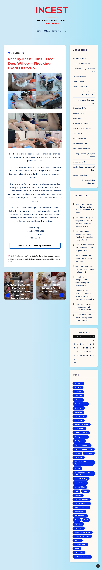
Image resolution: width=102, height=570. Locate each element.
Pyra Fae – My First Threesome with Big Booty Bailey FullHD (83, 307)
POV (86, 520)
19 (81, 352)
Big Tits (78, 387)
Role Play (78, 528)
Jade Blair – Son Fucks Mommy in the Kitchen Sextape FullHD (85, 269)
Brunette (78, 396)
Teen (77, 549)
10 (74, 348)
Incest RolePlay (81, 479)
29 (90, 355)
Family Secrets (80, 437)
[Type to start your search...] (66, 31)
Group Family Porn (80, 108)
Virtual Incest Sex (80, 175)
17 (74, 352)
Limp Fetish (19, 259)
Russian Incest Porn (81, 144)
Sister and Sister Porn (81, 149)
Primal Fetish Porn (80, 138)
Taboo (77, 540)
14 (87, 348)
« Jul (74, 362)
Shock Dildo (49, 259)
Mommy (78, 495)
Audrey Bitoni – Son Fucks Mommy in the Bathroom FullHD (84, 318)
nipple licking (29, 259)
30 (93, 355)
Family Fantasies (81, 424)
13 (84, 348)
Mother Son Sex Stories (82, 128)
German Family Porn (81, 87)
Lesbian (11, 259)
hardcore (78, 457)
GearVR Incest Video (81, 82)
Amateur (78, 383)
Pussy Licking (39, 259)
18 (77, 352)
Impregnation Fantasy (80, 463)
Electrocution (49, 256)
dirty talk (78, 420)
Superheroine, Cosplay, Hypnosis (85, 155)
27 (84, 355)
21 (87, 352)
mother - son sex (81, 503)
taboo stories (80, 544)
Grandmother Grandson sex (85, 101)
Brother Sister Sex (80, 58)
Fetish (77, 453)
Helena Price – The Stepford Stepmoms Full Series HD (84, 258)
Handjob (88, 453)
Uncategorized (79, 162)
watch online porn (82, 557)
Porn (77, 520)
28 (87, 355)
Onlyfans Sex (78, 133)
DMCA (46, 31)
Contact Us (56, 31)
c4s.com (78, 400)
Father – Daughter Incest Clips (85, 70)
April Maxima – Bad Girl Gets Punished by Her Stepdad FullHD (85, 248)
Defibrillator (38, 256)
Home (38, 31)
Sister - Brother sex (82, 532)
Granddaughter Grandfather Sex (88, 93)
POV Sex (78, 524)
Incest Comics (78, 113)
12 (80, 348)
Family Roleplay (81, 433)
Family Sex (79, 441)
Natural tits (79, 512)
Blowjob (78, 392)
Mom (85, 491)
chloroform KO (27, 256)
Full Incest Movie (79, 77)
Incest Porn (77, 118)
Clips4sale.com (81, 404)
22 (90, 352)
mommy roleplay (81, 499)
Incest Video (80, 487)
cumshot (78, 412)
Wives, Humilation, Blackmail (88, 181)
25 (78, 355)
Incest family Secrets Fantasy (83, 473)
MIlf (76, 491)
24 (74, 355)
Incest (77, 468)
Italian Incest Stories (81, 123)
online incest (80, 516)
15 (90, 348)
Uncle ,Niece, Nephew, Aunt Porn (84, 168)
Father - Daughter (82, 445)
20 (84, 352)
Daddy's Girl (79, 416)
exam (57, 256)
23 (93, 352)
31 (74, 359)
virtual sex (79, 553)
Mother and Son (81, 507)
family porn (79, 428)
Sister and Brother (82, 536)
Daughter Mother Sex (81, 63)
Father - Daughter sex (83, 449)
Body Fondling (16, 256)
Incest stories (80, 483)
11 (77, 348)
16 (93, 348)
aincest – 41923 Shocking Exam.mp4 (34, 245)
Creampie (78, 408)
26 (81, 355)
